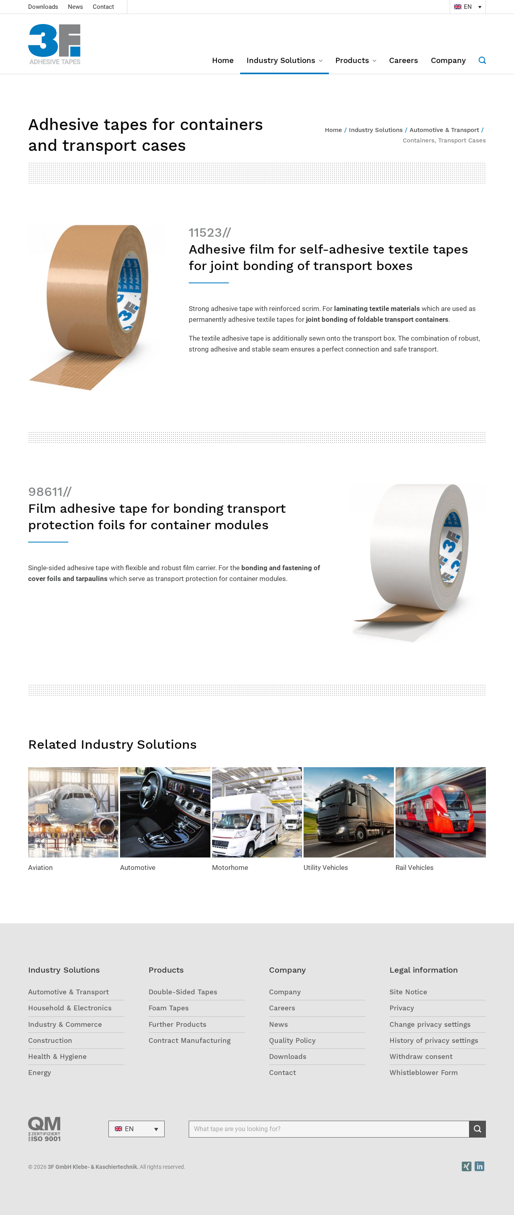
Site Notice (408, 992)
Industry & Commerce (65, 1024)
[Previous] (32, 824)
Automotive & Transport (68, 992)
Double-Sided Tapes (183, 992)
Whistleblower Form (424, 1073)
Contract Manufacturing (189, 1040)
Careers (403, 61)
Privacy (402, 1008)
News (75, 6)
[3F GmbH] (64, 44)
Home (223, 61)
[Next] (482, 824)
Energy (39, 1073)
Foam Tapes (169, 1008)
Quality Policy (292, 1040)
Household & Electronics (70, 1008)
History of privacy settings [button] (434, 1040)
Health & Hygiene (57, 1056)
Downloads (43, 6)
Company (448, 61)
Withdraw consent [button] (421, 1056)
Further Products (177, 1024)
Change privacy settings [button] (430, 1024)
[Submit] (477, 1129)
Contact (103, 6)
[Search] (479, 65)
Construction (50, 1040)
